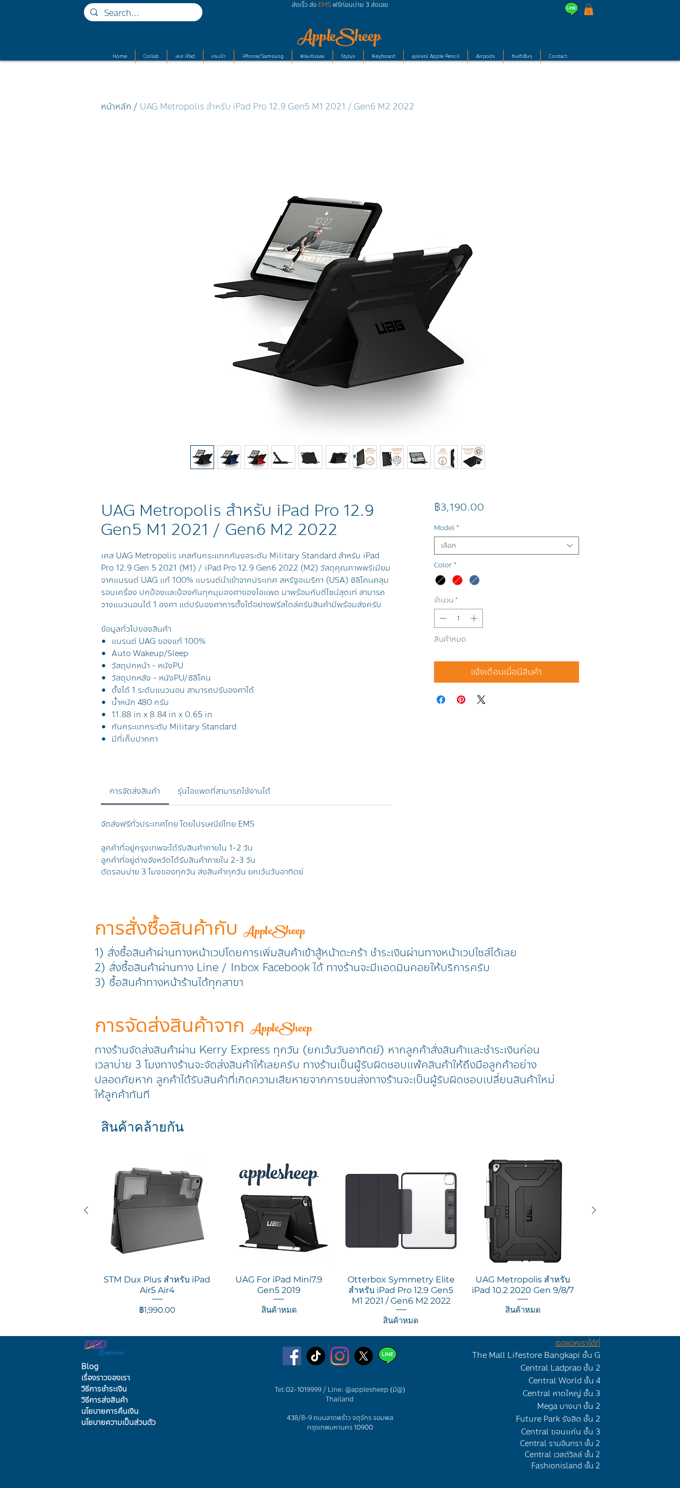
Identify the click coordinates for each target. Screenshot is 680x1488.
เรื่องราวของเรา (105, 1377)
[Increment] (475, 618)
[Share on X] (481, 699)
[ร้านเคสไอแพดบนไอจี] (339, 1356)
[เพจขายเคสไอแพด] (292, 1356)
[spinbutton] (458, 618)
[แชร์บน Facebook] (441, 699)
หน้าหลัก (116, 106)
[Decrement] (442, 618)
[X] (363, 1356)
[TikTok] (316, 1356)
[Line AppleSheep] (387, 1356)
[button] (588, 9)
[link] (134, 791)
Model (446, 528)
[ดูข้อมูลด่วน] (157, 1210)
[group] (340, 1241)
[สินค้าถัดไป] (594, 1210)
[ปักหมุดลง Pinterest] (461, 699)
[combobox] (506, 546)
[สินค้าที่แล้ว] (86, 1210)
